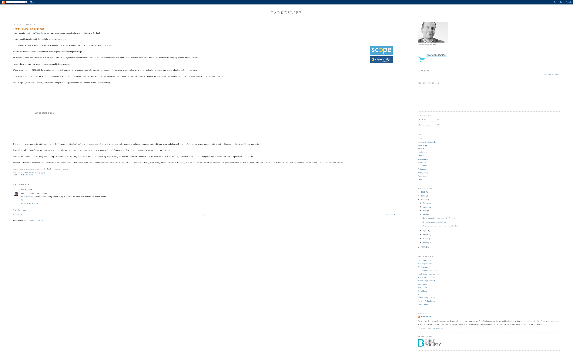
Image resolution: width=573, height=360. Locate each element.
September (427, 206)
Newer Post (17, 214)
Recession (422, 175)
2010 (423, 195)
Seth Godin (422, 287)
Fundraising (27, 175)
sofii (419, 294)
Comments (425, 124)
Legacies (421, 155)
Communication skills (427, 142)
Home (204, 214)
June (425, 210)
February (427, 238)
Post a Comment (19, 210)
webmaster (24, 189)
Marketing (422, 162)
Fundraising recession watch (429, 273)
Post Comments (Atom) (33, 220)
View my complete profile (431, 328)
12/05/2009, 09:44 (29, 203)
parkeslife (286, 12)
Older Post (390, 214)
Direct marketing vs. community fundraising (440, 218)
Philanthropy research (426, 280)
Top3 (420, 179)
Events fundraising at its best (434, 222)
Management (423, 159)
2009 (423, 199)
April (425, 230)
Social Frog (422, 290)
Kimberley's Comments (427, 277)
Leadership (422, 152)
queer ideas (422, 284)
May (425, 214)
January (426, 242)
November (427, 203)
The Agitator (423, 304)
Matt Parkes (427, 316)
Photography (423, 172)
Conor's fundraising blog (428, 270)
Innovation (422, 148)
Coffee (420, 138)
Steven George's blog (426, 297)
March (426, 234)
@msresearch (25, 196)
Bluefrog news (423, 267)
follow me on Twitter (552, 74)
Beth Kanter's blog (425, 260)
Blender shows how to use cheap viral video (440, 225)
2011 (423, 192)
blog (21, 199)
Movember (422, 165)
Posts (423, 119)
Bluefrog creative (425, 263)
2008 (423, 247)
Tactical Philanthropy (426, 301)
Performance (423, 169)
